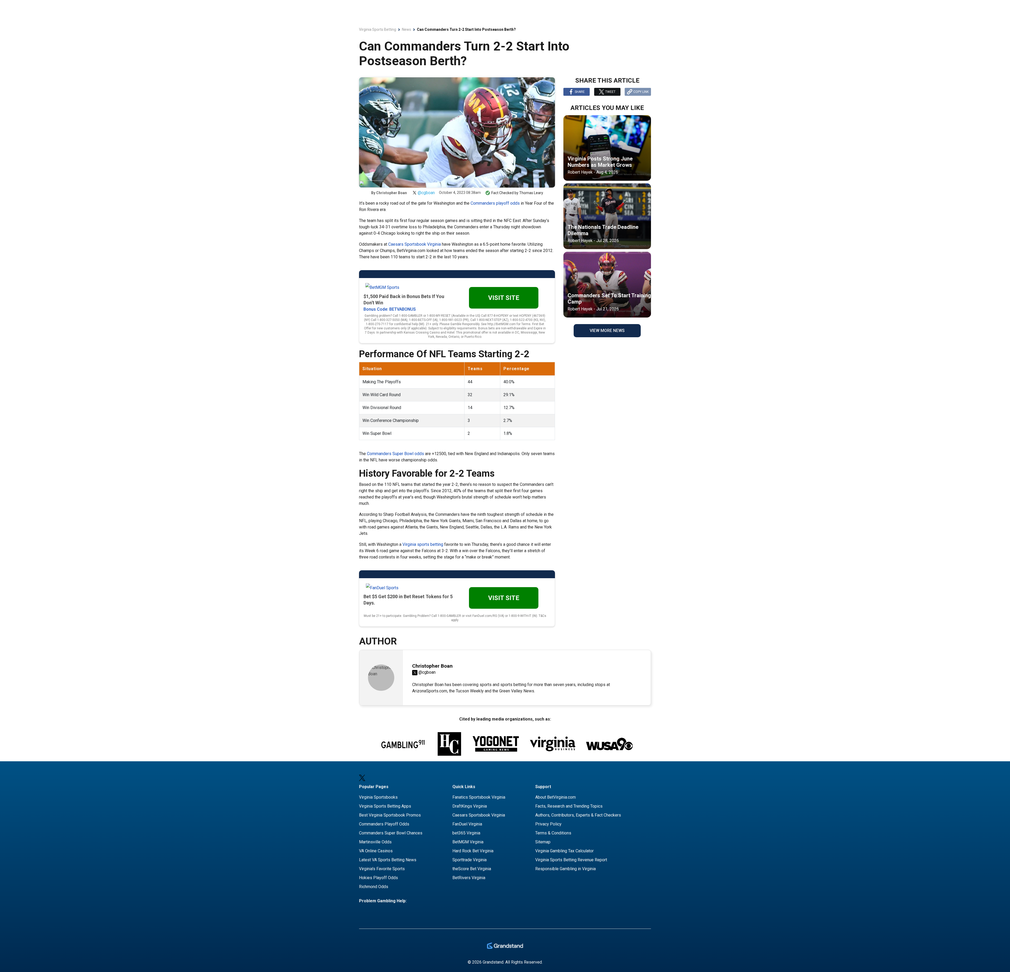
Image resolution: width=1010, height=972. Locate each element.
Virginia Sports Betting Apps (385, 806)
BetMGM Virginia (467, 841)
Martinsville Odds (375, 841)
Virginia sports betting (422, 544)
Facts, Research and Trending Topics (569, 806)
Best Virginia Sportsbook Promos (390, 815)
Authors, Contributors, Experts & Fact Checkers (578, 815)
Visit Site (503, 297)
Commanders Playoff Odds (384, 824)
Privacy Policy (548, 824)
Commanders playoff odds (495, 203)
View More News (607, 330)
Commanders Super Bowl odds (395, 453)
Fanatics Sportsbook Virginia (478, 797)
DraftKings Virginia (469, 806)
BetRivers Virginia (468, 877)
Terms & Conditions (553, 832)
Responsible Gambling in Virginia (565, 868)
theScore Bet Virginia (471, 868)
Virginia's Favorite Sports (382, 868)
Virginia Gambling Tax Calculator (564, 850)
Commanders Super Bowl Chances (390, 832)
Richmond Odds (373, 886)
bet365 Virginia (466, 832)
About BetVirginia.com (555, 797)
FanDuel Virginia (467, 824)
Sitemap (543, 841)
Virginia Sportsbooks (378, 797)
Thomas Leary (531, 193)
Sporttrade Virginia (469, 859)
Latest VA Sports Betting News (387, 859)
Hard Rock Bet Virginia (472, 850)
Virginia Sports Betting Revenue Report (571, 859)
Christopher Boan (391, 193)
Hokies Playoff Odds (378, 877)
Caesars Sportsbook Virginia (414, 244)
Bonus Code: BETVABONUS (389, 309)
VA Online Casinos (376, 850)
